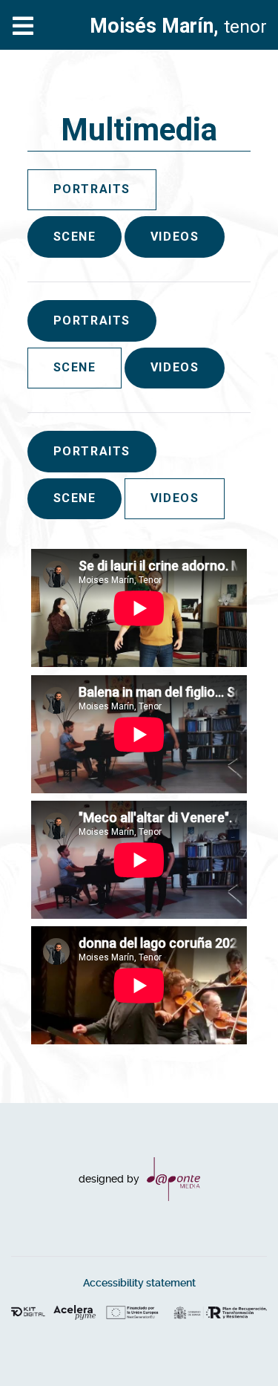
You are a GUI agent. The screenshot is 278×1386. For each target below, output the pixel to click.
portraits (91, 320)
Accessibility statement (139, 1283)
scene (74, 237)
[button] (237, 1345)
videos (174, 237)
